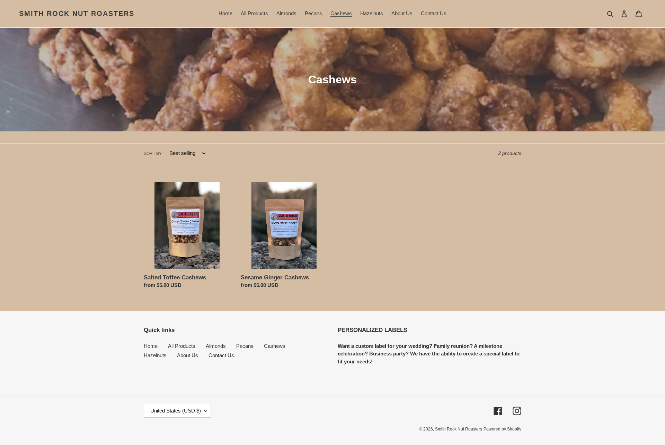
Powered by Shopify (502, 429)
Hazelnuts (155, 355)
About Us (187, 355)
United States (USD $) (175, 411)
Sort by (153, 153)
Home (151, 346)
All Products (181, 346)
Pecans (245, 346)
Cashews (274, 346)
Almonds (216, 346)
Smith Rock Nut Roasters (76, 13)
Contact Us (221, 355)
